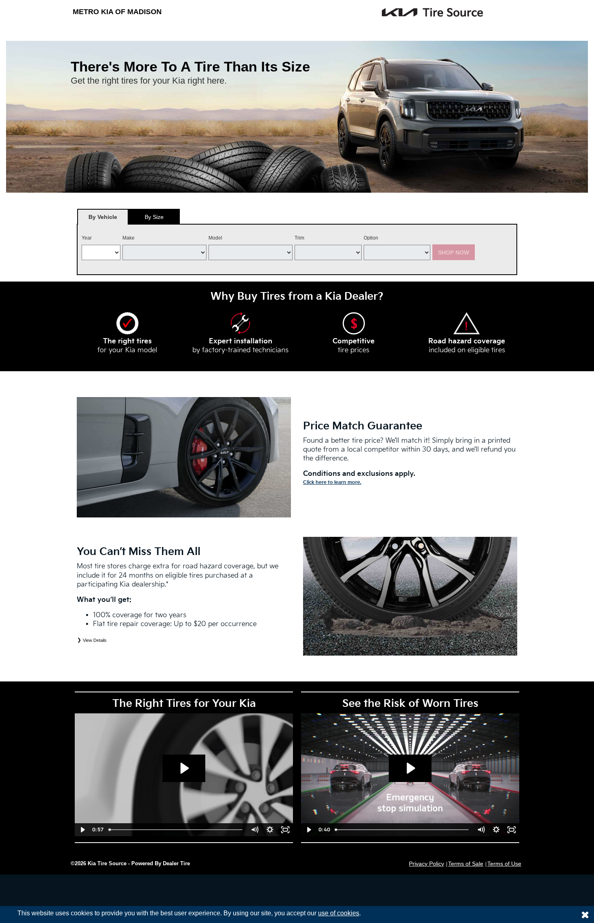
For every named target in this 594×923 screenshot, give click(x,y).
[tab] (102, 217)
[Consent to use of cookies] (585, 914)
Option (371, 238)
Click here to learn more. (332, 482)
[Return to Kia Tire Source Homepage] (374, 12)
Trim (299, 238)
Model (215, 238)
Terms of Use (504, 863)
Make (128, 238)
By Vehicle (102, 217)
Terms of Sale (465, 863)
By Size (154, 217)
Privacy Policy (426, 863)
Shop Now (453, 252)
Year (87, 238)
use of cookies (338, 913)
